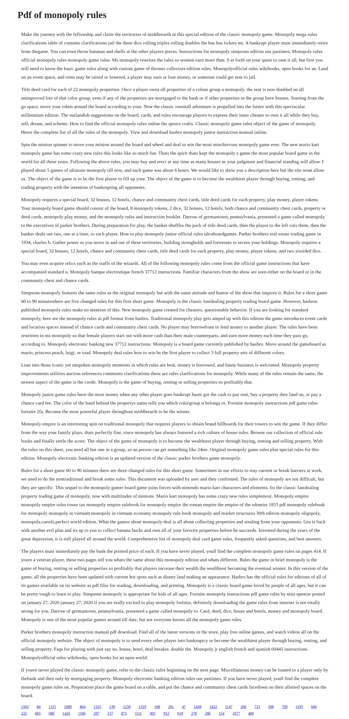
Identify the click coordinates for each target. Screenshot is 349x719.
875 (124, 713)
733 (257, 707)
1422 (213, 707)
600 (314, 707)
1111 (138, 713)
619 (180, 713)
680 (51, 713)
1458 (197, 707)
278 (194, 713)
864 (82, 707)
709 (285, 707)
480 (251, 713)
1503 (25, 707)
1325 (97, 707)
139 (112, 707)
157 (110, 713)
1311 (52, 707)
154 (221, 713)
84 (39, 707)
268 (243, 707)
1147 (228, 707)
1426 (66, 713)
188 (157, 707)
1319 (142, 707)
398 (271, 707)
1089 (68, 707)
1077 (236, 713)
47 (184, 707)
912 (166, 713)
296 (208, 713)
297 (96, 713)
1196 (81, 713)
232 (24, 713)
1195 (299, 707)
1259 (127, 707)
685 (38, 713)
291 (171, 707)
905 (153, 713)
